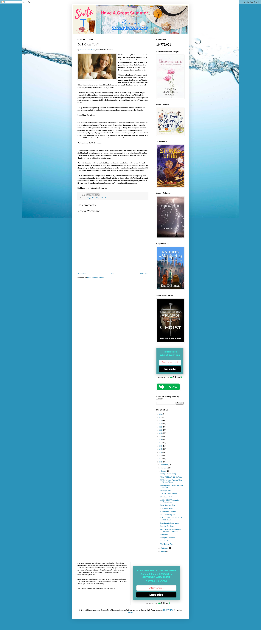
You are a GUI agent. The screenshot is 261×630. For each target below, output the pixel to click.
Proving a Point (165, 490)
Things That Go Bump (168, 474)
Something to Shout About (169, 523)
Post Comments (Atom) (95, 277)
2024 (160, 420)
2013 (160, 455)
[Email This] (87, 194)
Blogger (130, 612)
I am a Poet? (164, 534)
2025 (160, 417)
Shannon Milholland (87, 49)
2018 (160, 439)
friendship (87, 198)
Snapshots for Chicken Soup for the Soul (171, 486)
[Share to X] (93, 194)
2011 (160, 462)
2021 (160, 430)
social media (103, 198)
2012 (160, 458)
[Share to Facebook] (95, 194)
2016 (160, 446)
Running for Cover (167, 526)
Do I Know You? (166, 497)
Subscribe (170, 369)
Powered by (163, 377)
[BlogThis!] (90, 194)
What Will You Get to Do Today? (171, 477)
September (165, 548)
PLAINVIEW (168, 610)
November (164, 468)
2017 (160, 443)
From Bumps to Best (167, 505)
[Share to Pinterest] (98, 194)
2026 (160, 414)
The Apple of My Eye (167, 514)
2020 (160, 433)
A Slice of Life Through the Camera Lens (169, 501)
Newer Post (82, 274)
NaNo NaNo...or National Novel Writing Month (171, 481)
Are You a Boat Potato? (168, 493)
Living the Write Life (167, 538)
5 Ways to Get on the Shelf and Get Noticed (171, 519)
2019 (160, 436)
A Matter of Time (166, 508)
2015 (160, 449)
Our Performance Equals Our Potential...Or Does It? (170, 530)
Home (113, 274)
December (164, 464)
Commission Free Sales (168, 511)
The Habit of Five (166, 544)
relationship (94, 198)
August (163, 551)
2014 (160, 452)
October (164, 471)
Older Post (143, 274)
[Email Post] (83, 195)
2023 (160, 423)
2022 (160, 427)
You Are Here (165, 541)
